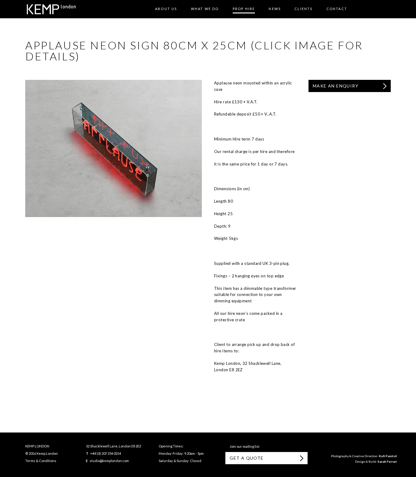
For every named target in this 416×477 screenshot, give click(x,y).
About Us (166, 9)
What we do (205, 9)
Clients (303, 9)
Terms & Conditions (40, 461)
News (275, 9)
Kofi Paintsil (388, 456)
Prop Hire (244, 9)
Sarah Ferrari (387, 461)
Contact (336, 9)
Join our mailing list (243, 446)
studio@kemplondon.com (109, 461)
